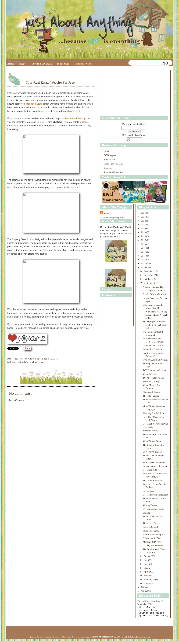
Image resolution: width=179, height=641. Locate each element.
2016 (143, 243)
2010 (143, 267)
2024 (143, 212)
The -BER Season (151, 395)
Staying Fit (148, 512)
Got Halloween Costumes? (155, 494)
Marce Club (109, 159)
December (149, 271)
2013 (143, 255)
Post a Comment (16, 400)
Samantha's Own (82, 63)
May (146, 567)
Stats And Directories (114, 172)
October (148, 278)
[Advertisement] (122, 93)
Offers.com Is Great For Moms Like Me (153, 306)
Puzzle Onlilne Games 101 (155, 294)
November (149, 275)
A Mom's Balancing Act (154, 534)
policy (145, 601)
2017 (143, 240)
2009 (143, 587)
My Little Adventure (152, 480)
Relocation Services (152, 349)
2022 (143, 220)
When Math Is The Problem (151, 386)
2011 (143, 263)
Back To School (150, 526)
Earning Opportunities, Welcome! (153, 354)
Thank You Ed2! (150, 523)
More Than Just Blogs (114, 163)
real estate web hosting (73, 118)
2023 (143, 216)
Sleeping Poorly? (151, 430)
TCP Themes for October (154, 370)
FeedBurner (140, 135)
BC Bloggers (110, 155)
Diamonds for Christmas (154, 345)
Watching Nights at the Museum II (153, 333)
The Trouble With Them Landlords (154, 551)
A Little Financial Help (154, 286)
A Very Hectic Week (152, 538)
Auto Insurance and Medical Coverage (153, 340)
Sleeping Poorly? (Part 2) (154, 413)
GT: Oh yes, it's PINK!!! (154, 290)
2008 (143, 591)
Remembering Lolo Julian (155, 466)
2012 (143, 259)
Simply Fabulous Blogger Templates (136, 636)
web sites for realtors (31, 103)
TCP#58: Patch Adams (153, 377)
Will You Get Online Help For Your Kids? (155, 475)
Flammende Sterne (151, 392)
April (146, 571)
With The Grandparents (154, 462)
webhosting (36, 361)
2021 (143, 224)
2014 (143, 251)
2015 (143, 247)
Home (11, 63)
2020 (143, 228)
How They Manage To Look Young (153, 418)
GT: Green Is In (150, 469)
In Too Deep (148, 490)
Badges (22, 63)
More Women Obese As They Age (154, 408)
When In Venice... (151, 374)
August (147, 556)
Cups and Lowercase (42, 63)
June (146, 563)
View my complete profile (112, 217)
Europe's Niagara (151, 530)
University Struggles (152, 451)
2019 (143, 232)
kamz (106, 212)
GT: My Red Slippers (153, 545)
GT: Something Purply (153, 508)
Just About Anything (36, 636)
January (148, 583)
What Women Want (152, 441)
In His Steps (63, 63)
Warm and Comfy (151, 381)
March (147, 575)
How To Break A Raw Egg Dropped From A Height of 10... (155, 314)
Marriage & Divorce (152, 541)
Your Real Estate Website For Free (50, 82)
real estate (22, 361)
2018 (143, 236)
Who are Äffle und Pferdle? (155, 359)
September (149, 282)
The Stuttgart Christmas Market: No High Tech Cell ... (155, 324)
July (146, 559)
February (148, 579)
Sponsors (108, 167)
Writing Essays (150, 505)
